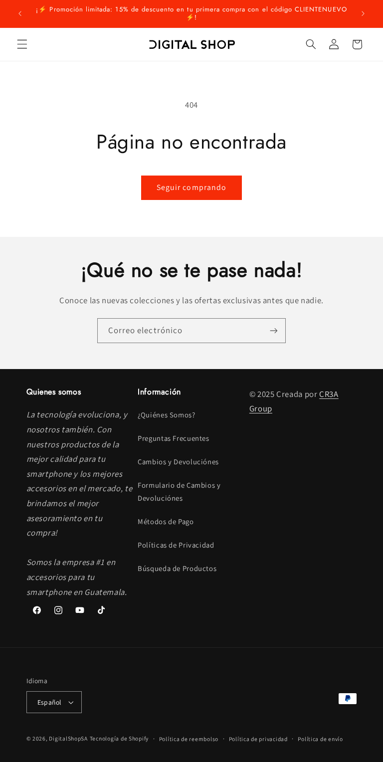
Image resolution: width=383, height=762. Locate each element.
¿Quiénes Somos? (166, 414)
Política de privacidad (258, 739)
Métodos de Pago (165, 521)
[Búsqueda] (310, 44)
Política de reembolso (188, 739)
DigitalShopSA (68, 738)
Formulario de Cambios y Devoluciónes (179, 491)
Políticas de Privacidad (176, 545)
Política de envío (320, 739)
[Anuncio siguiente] (363, 13)
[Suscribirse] (273, 330)
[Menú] (21, 44)
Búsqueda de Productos (177, 568)
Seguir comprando (191, 187)
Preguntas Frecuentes (173, 438)
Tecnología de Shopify (119, 738)
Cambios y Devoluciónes (178, 461)
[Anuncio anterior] (20, 13)
